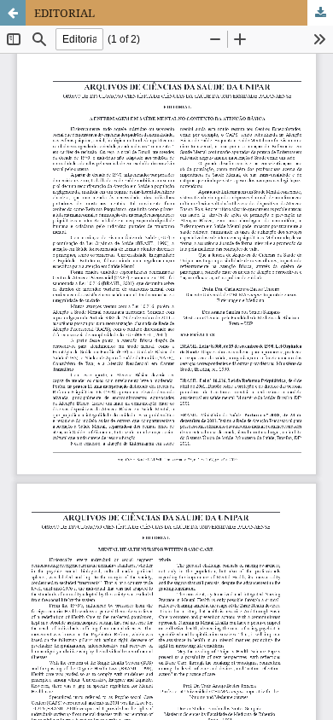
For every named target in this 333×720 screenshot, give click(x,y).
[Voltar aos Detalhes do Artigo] (13, 13)
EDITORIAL (64, 12)
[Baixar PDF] (320, 13)
